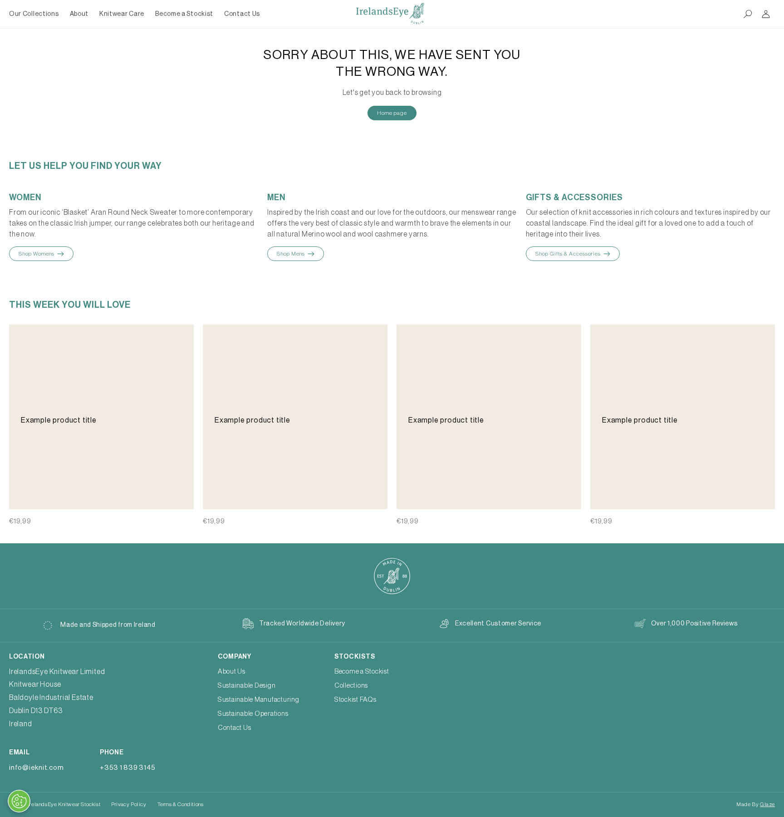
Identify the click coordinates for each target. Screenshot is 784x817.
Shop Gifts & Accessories (568, 253)
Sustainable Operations (253, 713)
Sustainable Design (247, 685)
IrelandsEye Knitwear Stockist (64, 804)
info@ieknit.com (36, 767)
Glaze (767, 804)
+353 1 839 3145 (127, 767)
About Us (231, 671)
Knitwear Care (121, 14)
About (79, 14)
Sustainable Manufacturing (258, 699)
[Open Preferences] (19, 801)
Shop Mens (291, 253)
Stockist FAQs (355, 699)
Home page (392, 113)
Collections (351, 685)
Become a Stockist (361, 671)
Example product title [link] (59, 420)
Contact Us (234, 727)
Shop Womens (36, 253)
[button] (79, 14)
